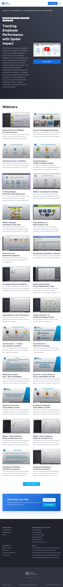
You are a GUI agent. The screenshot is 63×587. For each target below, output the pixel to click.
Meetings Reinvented (37, 537)
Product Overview (6, 530)
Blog (34, 545)
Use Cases (5, 545)
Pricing (4, 534)
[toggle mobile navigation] (59, 3)
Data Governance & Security (39, 542)
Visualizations (8, 20)
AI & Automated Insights (38, 534)
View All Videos (31, 484)
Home (5, 10)
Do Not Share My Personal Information (28, 584)
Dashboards (24, 18)
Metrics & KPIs (5, 550)
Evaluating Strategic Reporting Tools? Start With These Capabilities (46, 557)
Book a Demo (52, 3)
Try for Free (49, 504)
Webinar (6, 18)
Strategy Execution (36, 530)
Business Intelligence (37, 539)
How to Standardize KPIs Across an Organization (44, 550)
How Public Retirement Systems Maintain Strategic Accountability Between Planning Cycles (46, 555)
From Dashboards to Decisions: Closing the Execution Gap (46, 552)
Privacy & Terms (6, 584)
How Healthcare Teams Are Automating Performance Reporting (46, 547)
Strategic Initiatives (36, 532)
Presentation (14, 18)
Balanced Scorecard (7, 547)
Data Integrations (6, 532)
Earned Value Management (8, 552)
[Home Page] (6, 3)
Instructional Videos (15, 10)
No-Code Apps (6, 555)
